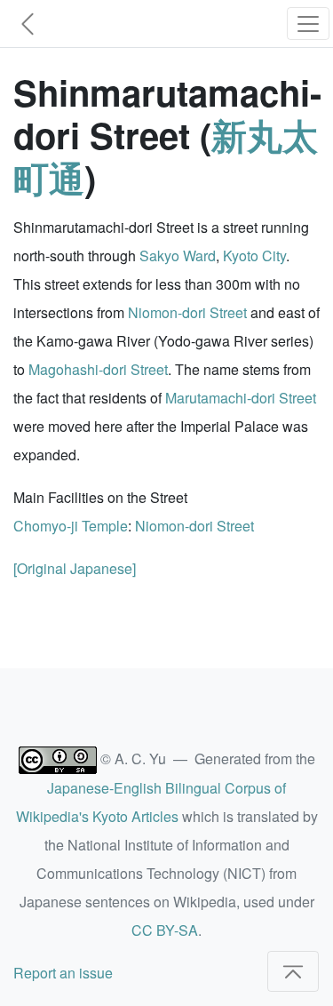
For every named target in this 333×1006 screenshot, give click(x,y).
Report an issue (63, 972)
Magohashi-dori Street (98, 369)
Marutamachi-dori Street (240, 397)
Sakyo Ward (177, 255)
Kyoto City (254, 255)
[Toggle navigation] (308, 23)
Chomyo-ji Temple (70, 525)
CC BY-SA (164, 930)
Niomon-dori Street (187, 312)
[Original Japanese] (74, 568)
